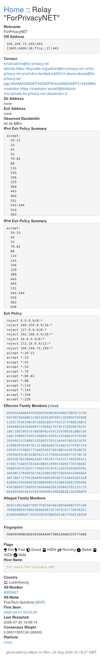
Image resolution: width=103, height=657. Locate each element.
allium (33, 652)
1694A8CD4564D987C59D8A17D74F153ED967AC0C (46, 427)
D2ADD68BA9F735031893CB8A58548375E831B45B (46, 514)
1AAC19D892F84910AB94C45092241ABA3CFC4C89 (46, 436)
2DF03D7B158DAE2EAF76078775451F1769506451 (46, 459)
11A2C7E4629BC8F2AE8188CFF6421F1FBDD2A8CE (46, 422)
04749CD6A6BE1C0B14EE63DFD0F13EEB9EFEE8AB (46, 417)
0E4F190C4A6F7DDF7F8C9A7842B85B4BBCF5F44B (46, 505)
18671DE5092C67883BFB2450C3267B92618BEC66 (46, 431)
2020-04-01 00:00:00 (20, 612)
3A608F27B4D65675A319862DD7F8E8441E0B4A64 (46, 473)
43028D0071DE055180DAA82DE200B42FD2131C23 (46, 487)
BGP (40, 602)
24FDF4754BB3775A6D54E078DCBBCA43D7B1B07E (46, 450)
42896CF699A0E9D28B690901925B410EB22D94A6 (46, 482)
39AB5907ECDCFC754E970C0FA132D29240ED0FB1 (46, 468)
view (53, 405)
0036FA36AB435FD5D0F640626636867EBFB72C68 (46, 413)
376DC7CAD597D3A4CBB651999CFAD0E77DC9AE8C (46, 464)
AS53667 (11, 592)
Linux (8, 642)
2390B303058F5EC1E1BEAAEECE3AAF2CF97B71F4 (46, 445)
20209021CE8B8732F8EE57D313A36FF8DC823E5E (46, 440)
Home (14, 9)
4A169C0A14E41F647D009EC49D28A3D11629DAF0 (46, 491)
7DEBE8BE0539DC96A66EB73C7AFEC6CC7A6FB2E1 (46, 510)
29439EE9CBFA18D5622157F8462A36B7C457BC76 (46, 454)
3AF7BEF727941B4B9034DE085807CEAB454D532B (46, 478)
